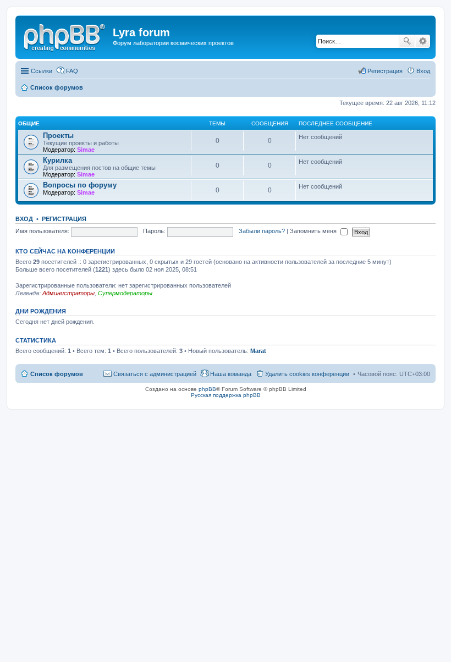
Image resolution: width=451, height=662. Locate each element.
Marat (258, 350)
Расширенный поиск (422, 41)
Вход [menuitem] (423, 71)
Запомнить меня (314, 231)
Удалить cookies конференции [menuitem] (307, 374)
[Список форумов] (65, 35)
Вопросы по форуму (80, 185)
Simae (86, 149)
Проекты (58, 135)
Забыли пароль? (262, 231)
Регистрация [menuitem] (385, 71)
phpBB (207, 389)
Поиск (407, 41)
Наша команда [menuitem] (230, 374)
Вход (24, 219)
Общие (29, 123)
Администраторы (68, 293)
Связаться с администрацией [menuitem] (154, 374)
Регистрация (64, 219)
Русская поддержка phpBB (226, 395)
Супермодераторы (125, 293)
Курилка (57, 160)
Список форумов (56, 374)
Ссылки (41, 71)
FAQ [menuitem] (72, 71)
